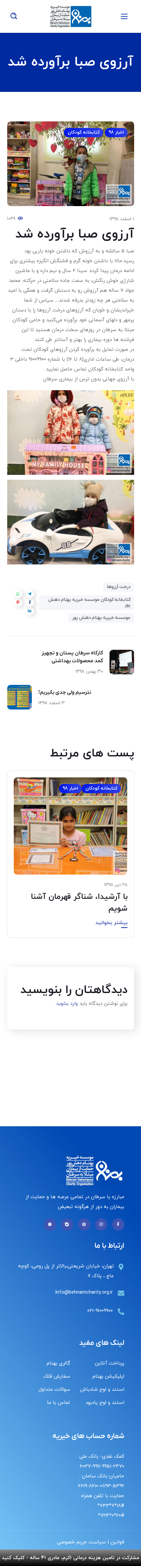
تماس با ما (58, 1402)
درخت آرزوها (119, 587)
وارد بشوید (67, 1003)
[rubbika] (50, 1224)
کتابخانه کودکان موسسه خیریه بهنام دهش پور (89, 602)
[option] (70, 859)
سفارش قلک (56, 1376)
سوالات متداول (54, 1389)
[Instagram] (101, 1224)
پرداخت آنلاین (109, 1363)
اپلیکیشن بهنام (108, 1376)
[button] (13, 16)
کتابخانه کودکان (84, 132)
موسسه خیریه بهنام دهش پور (101, 618)
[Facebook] (118, 1224)
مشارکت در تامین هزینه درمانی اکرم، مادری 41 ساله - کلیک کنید (70, 1558)
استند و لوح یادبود (105, 1402)
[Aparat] (84, 1224)
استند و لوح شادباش (102, 1389)
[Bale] (67, 1224)
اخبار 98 (116, 132)
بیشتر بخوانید (111, 922)
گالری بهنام (58, 1363)
